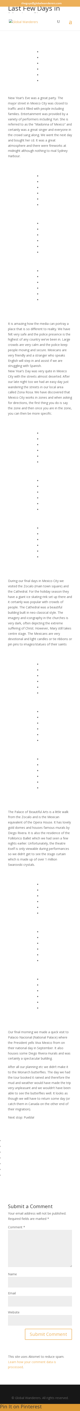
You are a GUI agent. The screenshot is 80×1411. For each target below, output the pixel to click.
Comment (16, 1227)
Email (12, 1293)
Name (12, 1274)
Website (14, 1312)
